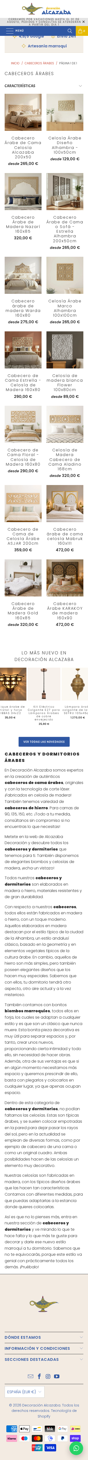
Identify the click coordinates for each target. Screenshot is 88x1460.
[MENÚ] (7, 31)
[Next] (81, 698)
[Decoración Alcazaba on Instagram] (48, 1376)
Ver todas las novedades (44, 742)
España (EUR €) (21, 1392)
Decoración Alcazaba (41, 1405)
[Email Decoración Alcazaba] (30, 1376)
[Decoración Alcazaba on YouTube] (57, 1376)
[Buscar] (70, 31)
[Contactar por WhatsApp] (76, 1448)
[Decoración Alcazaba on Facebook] (39, 1376)
